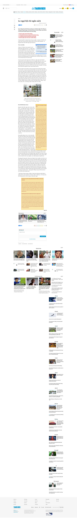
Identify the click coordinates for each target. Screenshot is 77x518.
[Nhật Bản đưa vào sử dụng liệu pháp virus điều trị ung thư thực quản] (52, 438)
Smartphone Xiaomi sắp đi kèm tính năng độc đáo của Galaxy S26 (56, 458)
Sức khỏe (56, 434)
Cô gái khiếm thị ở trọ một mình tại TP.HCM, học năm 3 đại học (56, 415)
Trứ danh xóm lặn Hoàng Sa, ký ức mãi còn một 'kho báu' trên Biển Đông (60, 299)
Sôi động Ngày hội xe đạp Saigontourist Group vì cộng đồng (56, 350)
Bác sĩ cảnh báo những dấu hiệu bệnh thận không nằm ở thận (55, 443)
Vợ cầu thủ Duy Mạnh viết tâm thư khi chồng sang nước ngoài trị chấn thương (56, 384)
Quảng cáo (36, 507)
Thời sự (56, 295)
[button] (14, 19)
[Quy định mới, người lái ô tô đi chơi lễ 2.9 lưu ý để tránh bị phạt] (52, 469)
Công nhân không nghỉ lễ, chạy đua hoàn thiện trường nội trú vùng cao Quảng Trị (59, 407)
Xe (56, 465)
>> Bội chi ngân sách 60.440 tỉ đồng (25, 33)
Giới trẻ (56, 388)
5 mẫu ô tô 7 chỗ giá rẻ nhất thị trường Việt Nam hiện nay (56, 477)
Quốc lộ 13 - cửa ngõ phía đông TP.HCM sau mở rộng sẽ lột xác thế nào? (60, 329)
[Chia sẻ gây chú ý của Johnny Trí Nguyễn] (52, 376)
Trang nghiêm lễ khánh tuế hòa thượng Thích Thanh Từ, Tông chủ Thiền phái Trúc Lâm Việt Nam (60, 345)
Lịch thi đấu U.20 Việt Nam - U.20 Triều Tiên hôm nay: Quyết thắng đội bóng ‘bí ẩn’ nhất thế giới (60, 423)
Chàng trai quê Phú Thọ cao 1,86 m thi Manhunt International (55, 381)
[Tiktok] (72, 4)
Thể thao (56, 419)
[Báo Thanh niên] (17, 507)
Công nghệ (56, 450)
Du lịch (36, 499)
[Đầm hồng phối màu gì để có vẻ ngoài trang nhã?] (52, 485)
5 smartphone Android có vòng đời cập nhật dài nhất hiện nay (56, 461)
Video (46, 504)
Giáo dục (56, 403)
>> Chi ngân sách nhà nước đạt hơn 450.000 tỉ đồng (28, 35)
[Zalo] (73, 4)
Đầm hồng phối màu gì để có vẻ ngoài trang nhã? (60, 484)
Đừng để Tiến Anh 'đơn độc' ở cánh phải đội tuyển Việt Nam (55, 427)
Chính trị (15, 499)
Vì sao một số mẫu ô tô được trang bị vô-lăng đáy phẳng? (56, 474)
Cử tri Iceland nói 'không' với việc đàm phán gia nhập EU (55, 322)
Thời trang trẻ (56, 481)
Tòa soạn (42, 507)
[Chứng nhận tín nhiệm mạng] (49, 514)
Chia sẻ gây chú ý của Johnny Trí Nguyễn (60, 375)
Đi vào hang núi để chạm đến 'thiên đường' (55, 365)
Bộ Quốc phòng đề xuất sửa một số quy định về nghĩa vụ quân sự (56, 307)
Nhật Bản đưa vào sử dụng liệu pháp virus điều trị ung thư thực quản (60, 438)
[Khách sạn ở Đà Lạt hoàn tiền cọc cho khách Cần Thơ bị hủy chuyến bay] (52, 361)
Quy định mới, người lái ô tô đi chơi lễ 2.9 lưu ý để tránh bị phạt (60, 468)
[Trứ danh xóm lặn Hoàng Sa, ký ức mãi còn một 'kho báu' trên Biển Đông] (52, 299)
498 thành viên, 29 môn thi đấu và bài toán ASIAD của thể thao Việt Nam (55, 430)
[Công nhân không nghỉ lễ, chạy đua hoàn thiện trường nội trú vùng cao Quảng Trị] (52, 407)
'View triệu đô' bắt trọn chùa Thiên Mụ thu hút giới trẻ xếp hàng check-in (60, 391)
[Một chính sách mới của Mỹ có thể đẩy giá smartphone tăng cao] (52, 454)
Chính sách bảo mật (48, 507)
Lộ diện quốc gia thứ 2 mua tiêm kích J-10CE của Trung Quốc (60, 314)
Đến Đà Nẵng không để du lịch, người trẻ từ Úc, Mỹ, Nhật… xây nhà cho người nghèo (56, 396)
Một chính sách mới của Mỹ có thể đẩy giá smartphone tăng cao (60, 453)
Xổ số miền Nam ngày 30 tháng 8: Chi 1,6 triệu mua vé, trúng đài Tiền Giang (56, 354)
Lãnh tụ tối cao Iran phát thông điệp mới (55, 319)
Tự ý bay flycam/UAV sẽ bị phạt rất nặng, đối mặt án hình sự (55, 337)
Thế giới (56, 311)
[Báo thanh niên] (38, 8)
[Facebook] (70, 4)
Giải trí (56, 372)
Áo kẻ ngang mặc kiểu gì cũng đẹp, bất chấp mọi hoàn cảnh (55, 489)
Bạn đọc (57, 499)
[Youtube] (69, 4)
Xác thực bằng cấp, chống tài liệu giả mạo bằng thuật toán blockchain (56, 412)
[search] (11, 8)
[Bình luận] (14, 25)
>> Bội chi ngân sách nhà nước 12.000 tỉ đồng (27, 37)
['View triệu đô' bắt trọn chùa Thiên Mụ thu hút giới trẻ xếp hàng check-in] (52, 391)
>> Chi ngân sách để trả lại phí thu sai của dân (27, 36)
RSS (39, 507)
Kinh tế (19, 18)
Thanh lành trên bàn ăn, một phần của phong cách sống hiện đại (56, 492)
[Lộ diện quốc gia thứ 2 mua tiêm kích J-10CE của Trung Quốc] (52, 315)
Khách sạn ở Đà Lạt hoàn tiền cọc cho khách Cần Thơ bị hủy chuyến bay (60, 361)
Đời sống (56, 341)
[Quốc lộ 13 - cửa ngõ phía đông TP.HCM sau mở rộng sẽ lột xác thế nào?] (52, 329)
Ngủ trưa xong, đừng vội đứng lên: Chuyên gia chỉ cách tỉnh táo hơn (56, 446)
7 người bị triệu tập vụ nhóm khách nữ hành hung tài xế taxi (55, 304)
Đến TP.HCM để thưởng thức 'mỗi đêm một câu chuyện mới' (56, 368)
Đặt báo (32, 507)
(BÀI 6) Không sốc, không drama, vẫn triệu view (55, 399)
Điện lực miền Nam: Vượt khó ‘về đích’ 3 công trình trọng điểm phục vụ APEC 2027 (56, 334)
